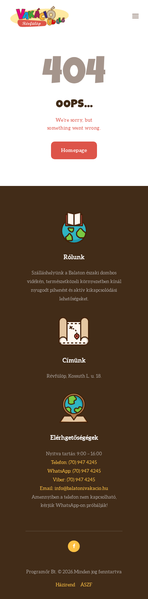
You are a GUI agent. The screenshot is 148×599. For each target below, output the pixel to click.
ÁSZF (86, 584)
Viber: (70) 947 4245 (74, 479)
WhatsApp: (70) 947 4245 (74, 471)
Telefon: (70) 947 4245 (74, 462)
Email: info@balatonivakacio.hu (74, 488)
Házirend (65, 584)
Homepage (74, 150)
